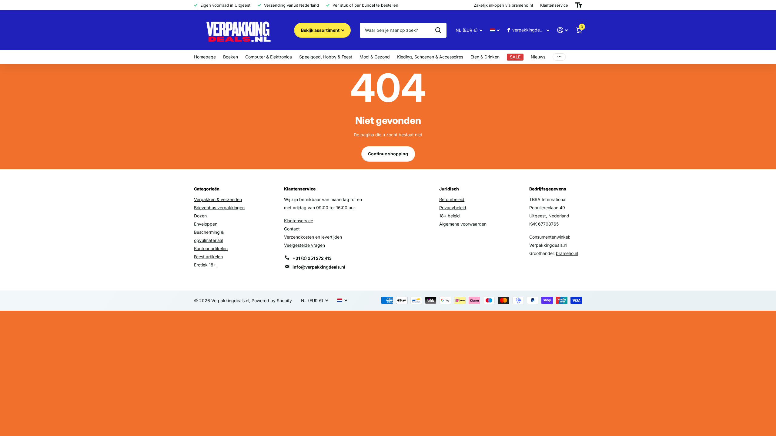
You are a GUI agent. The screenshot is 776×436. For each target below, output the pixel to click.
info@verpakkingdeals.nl (319, 266)
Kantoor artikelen (211, 248)
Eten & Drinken (485, 56)
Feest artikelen (208, 256)
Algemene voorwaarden (463, 223)
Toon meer (559, 57)
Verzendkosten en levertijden (313, 236)
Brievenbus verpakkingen (219, 207)
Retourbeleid (451, 199)
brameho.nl (567, 253)
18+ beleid (449, 215)
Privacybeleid (452, 207)
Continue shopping (388, 153)
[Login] (562, 30)
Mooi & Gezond (375, 56)
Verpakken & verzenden (218, 199)
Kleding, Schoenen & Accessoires (430, 56)
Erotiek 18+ (205, 264)
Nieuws (538, 56)
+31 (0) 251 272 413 (312, 258)
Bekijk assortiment (320, 30)
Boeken (230, 56)
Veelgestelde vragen (304, 245)
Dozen (200, 215)
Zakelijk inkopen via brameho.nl (503, 5)
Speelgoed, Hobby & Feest (325, 56)
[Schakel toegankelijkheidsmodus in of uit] (578, 5)
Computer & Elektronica (268, 56)
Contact (292, 228)
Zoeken (438, 30)
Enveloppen (205, 223)
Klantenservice (298, 220)
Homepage (205, 56)
